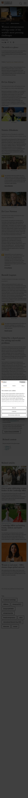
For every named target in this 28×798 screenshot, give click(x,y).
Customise (14, 411)
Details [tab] (14, 385)
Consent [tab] (5, 385)
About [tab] (23, 385)
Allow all (14, 407)
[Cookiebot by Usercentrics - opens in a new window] (21, 382)
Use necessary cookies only (14, 415)
